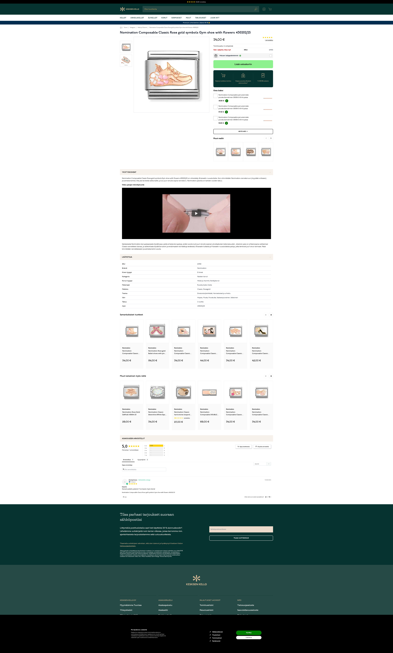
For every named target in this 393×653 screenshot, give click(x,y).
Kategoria (132, 27)
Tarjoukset (200, 18)
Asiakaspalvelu (165, 605)
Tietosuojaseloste (245, 605)
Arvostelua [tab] (127, 460)
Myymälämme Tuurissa (131, 605)
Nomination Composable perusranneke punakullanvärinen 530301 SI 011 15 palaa (234, 107)
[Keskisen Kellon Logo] (129, 9)
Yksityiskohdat (129, 172)
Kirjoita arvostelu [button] (263, 446)
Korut (164, 18)
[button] (271, 315)
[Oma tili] (264, 9)
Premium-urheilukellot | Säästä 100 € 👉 (196, 23)
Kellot (123, 18)
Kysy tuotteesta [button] (245, 446)
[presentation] (214, 54)
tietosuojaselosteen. (128, 546)
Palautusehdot (206, 610)
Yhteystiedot (126, 610)
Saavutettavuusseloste (247, 610)
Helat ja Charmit (142, 27)
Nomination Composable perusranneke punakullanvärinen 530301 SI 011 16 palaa (234, 96)
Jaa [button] (125, 497)
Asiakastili (163, 610)
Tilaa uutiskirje (241, 538)
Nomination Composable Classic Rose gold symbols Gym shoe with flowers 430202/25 (173, 27)
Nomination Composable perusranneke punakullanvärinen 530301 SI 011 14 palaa (234, 119)
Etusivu (121, 27)
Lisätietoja (127, 257)
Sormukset (176, 18)
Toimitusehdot (206, 605)
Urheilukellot (137, 18)
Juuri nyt (214, 18)
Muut (188, 18)
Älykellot (152, 18)
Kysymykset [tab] (141, 460)
